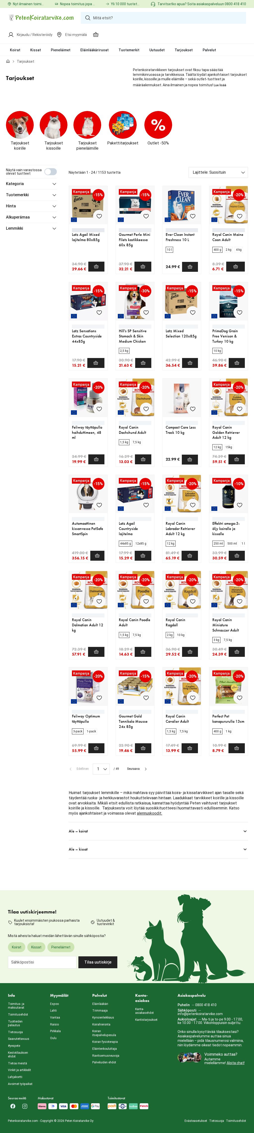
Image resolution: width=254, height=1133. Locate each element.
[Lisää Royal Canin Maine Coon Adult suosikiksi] (239, 216)
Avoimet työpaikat (20, 1084)
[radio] (169, 250)
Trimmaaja (100, 1010)
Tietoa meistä (17, 1063)
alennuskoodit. (149, 813)
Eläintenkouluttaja (104, 1048)
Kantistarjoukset (146, 1020)
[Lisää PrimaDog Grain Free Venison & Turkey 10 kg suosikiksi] (239, 312)
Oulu (53, 1038)
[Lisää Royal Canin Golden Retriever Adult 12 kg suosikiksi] (239, 409)
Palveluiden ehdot (104, 1062)
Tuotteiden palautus (15, 1023)
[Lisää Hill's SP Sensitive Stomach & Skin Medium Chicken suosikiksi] (146, 312)
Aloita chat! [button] (236, 1063)
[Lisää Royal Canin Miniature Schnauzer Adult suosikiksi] (239, 601)
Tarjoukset (184, 50)
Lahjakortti (15, 1077)
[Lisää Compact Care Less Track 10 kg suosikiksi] (193, 409)
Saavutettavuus (18, 1039)
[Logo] (41, 18)
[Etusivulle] (8, 61)
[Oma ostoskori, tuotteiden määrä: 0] (96, 35)
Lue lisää (220, 85)
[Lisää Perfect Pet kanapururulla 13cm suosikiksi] (239, 697)
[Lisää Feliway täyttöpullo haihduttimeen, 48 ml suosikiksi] (99, 409)
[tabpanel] (127, 511)
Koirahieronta (101, 1024)
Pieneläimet (60, 50)
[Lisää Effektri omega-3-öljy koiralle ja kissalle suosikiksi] (239, 505)
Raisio (54, 1024)
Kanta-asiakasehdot (144, 1011)
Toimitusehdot (18, 1014)
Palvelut (209, 50)
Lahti (53, 1010)
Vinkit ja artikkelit (19, 1070)
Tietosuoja (15, 1032)
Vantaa (55, 1017)
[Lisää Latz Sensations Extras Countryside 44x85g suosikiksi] (99, 312)
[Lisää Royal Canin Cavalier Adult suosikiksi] (193, 697)
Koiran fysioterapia (105, 1042)
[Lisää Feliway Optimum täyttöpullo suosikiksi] (99, 697)
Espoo (54, 1004)
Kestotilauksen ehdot (18, 1054)
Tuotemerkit (129, 50)
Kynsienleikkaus (103, 1017)
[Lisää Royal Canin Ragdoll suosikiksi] (193, 601)
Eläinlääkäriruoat (94, 50)
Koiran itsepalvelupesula (104, 1033)
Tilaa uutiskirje (97, 962)
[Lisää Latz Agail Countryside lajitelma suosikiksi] (146, 505)
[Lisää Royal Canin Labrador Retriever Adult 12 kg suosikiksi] (193, 505)
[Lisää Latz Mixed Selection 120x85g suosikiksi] (193, 312)
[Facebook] (13, 1106)
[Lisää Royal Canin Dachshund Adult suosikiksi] (146, 409)
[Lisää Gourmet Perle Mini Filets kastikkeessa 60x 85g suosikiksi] (146, 216)
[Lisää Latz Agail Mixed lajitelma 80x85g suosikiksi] (99, 216)
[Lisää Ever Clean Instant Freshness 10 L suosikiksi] (193, 216)
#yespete (14, 1046)
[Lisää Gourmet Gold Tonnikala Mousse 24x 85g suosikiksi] (146, 697)
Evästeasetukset (196, 1121)
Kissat (35, 50)
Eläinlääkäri (100, 1004)
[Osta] (96, 267)
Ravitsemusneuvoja (105, 1055)
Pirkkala (55, 1031)
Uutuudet (157, 50)
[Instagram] (25, 1106)
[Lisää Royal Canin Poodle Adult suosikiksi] (146, 601)
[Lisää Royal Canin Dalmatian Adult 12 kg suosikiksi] (99, 601)
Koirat (15, 50)
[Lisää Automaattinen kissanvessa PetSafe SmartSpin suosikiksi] (99, 505)
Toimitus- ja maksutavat (16, 1006)
